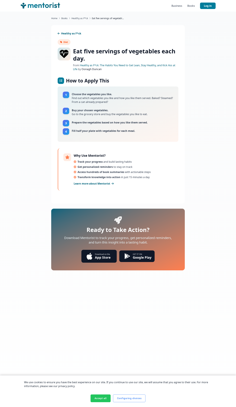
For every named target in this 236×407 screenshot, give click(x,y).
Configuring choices (129, 398)
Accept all (101, 398)
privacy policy (66, 386)
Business (176, 6)
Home (54, 18)
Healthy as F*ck (79, 18)
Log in (208, 6)
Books (191, 6)
